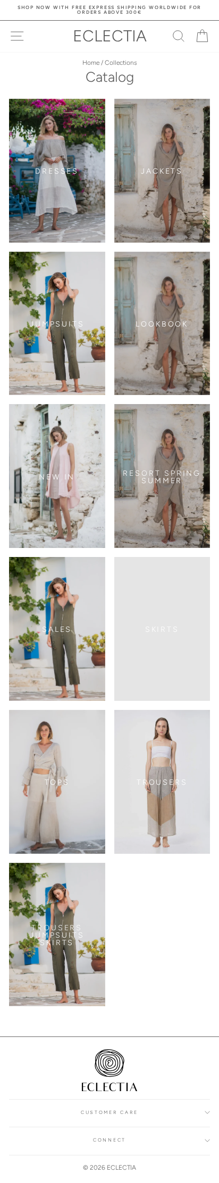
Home (90, 62)
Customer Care (109, 1112)
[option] (109, 10)
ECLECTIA (110, 36)
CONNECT (109, 1140)
